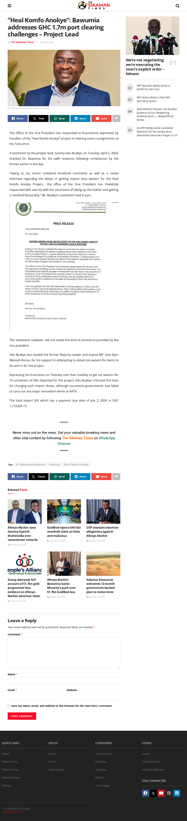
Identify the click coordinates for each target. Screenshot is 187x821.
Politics (99, 777)
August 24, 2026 (17, 544)
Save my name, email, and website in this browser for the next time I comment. (61, 705)
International (56, 769)
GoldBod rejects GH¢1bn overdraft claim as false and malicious (64, 531)
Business (100, 761)
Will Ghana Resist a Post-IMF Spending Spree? (153, 99)
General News (103, 753)
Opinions (100, 769)
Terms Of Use (10, 769)
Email (12, 690)
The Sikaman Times (22, 42)
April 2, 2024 (47, 42)
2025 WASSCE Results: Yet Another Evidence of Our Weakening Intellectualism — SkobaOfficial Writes (157, 114)
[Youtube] (161, 793)
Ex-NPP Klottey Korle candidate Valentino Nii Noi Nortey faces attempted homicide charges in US (157, 131)
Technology (102, 785)
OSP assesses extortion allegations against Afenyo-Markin (102, 531)
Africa (52, 761)
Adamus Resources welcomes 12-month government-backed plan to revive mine (100, 586)
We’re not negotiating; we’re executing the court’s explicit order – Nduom (145, 66)
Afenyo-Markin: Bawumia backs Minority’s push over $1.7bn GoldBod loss (61, 586)
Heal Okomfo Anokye (76, 464)
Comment (15, 634)
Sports (146, 753)
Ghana (53, 753)
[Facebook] (145, 793)
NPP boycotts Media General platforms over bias (153, 87)
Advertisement (11, 777)
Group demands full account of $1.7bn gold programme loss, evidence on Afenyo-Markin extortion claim (24, 588)
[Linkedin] (176, 793)
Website (72, 690)
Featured (54, 464)
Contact (6, 785)
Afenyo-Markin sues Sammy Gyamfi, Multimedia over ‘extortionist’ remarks (23, 533)
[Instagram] (168, 793)
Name (13, 674)
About (5, 753)
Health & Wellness (153, 769)
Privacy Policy (10, 761)
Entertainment (151, 761)
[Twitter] (153, 793)
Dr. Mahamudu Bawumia (30, 464)
